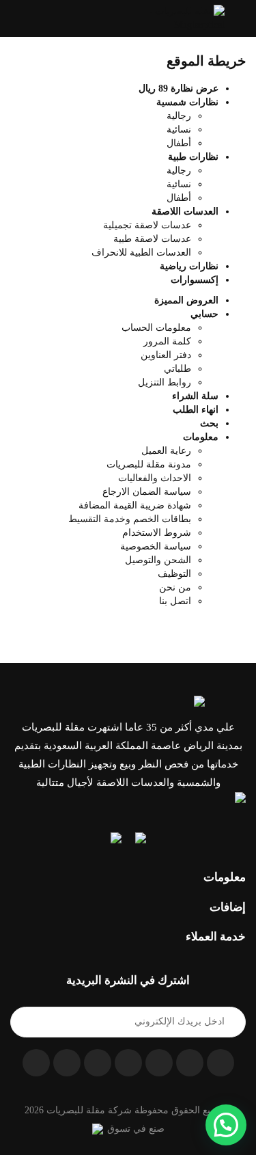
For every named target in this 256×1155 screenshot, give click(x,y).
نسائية (179, 129)
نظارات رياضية (189, 266)
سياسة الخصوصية (155, 546)
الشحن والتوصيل (158, 560)
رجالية (179, 116)
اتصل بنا (175, 601)
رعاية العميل (166, 451)
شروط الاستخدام (156, 533)
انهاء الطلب (195, 410)
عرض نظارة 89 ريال (178, 88)
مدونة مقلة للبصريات (148, 464)
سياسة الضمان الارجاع (146, 492)
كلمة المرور (167, 341)
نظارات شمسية (187, 102)
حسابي (204, 314)
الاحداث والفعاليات (154, 478)
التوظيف (174, 574)
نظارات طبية (193, 157)
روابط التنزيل (164, 382)
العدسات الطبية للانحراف (141, 252)
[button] (15, 18)
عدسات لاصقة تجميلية (147, 225)
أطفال (179, 143)
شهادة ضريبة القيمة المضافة (135, 505)
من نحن (175, 587)
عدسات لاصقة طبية (152, 239)
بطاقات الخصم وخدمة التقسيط (129, 519)
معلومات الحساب (156, 328)
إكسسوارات (194, 280)
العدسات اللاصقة (185, 211)
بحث (209, 423)
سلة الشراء (195, 396)
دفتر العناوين (166, 355)
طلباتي (177, 369)
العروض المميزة (186, 300)
